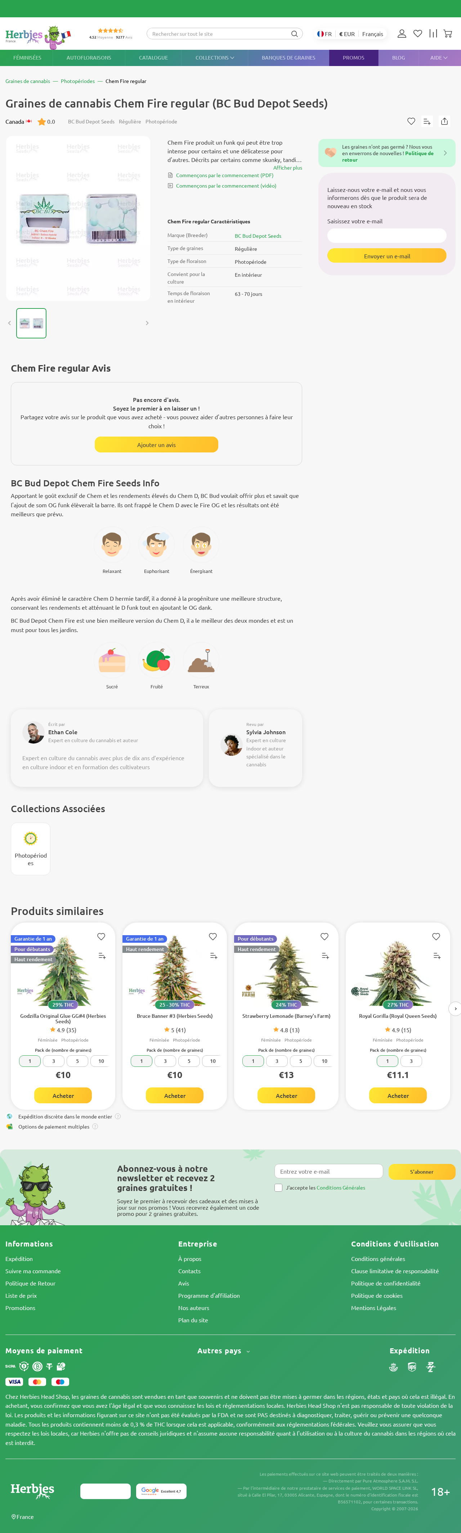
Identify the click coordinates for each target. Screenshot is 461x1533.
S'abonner (422, 1171)
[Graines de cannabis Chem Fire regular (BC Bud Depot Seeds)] (78, 218)
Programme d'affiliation (209, 1295)
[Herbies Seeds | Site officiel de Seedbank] (40, 38)
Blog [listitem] (398, 57)
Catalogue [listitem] (153, 57)
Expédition (19, 1258)
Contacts (189, 1270)
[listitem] (403, 33)
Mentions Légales (373, 1307)
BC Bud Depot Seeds (258, 235)
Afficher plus (287, 167)
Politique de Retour (30, 1283)
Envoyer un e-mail (387, 255)
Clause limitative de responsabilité (395, 1270)
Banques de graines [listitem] (288, 57)
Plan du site (193, 1319)
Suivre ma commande (33, 1270)
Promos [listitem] (353, 57)
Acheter (63, 1095)
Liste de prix (21, 1295)
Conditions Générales (341, 1187)
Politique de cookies (377, 1295)
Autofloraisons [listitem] (89, 57)
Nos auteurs (193, 1307)
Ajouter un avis (156, 444)
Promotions (20, 1307)
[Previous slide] (9, 323)
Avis (183, 1283)
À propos (189, 1258)
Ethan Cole (62, 732)
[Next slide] (147, 323)
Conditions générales (378, 1258)
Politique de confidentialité (386, 1283)
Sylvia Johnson (266, 732)
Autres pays (220, 1350)
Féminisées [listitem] (27, 57)
